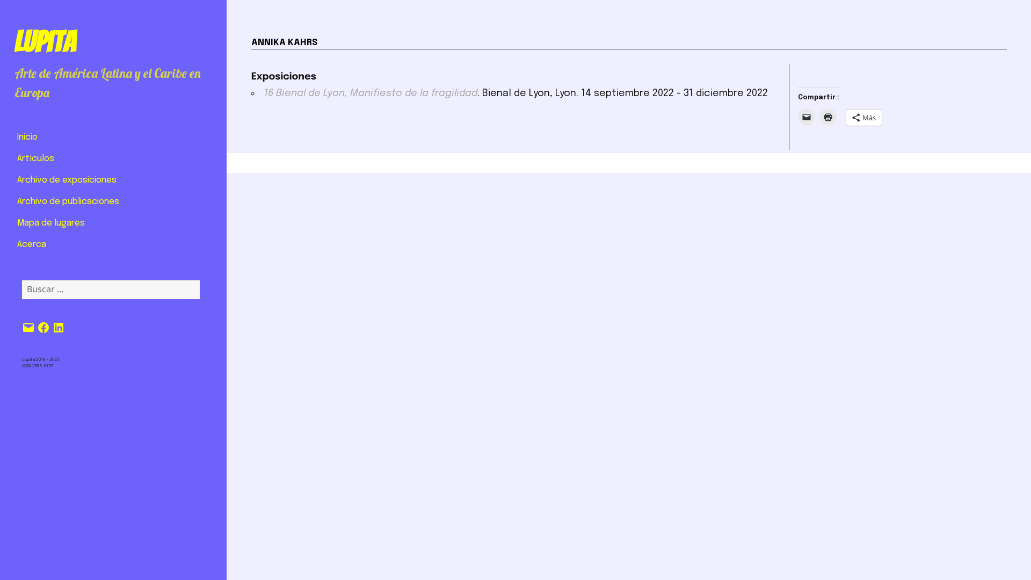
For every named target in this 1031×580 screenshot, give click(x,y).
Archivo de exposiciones (67, 180)
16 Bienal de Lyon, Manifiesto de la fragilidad (370, 93)
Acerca (31, 244)
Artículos (35, 158)
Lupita (45, 41)
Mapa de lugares (51, 223)
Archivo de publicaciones (68, 201)
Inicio (27, 137)
